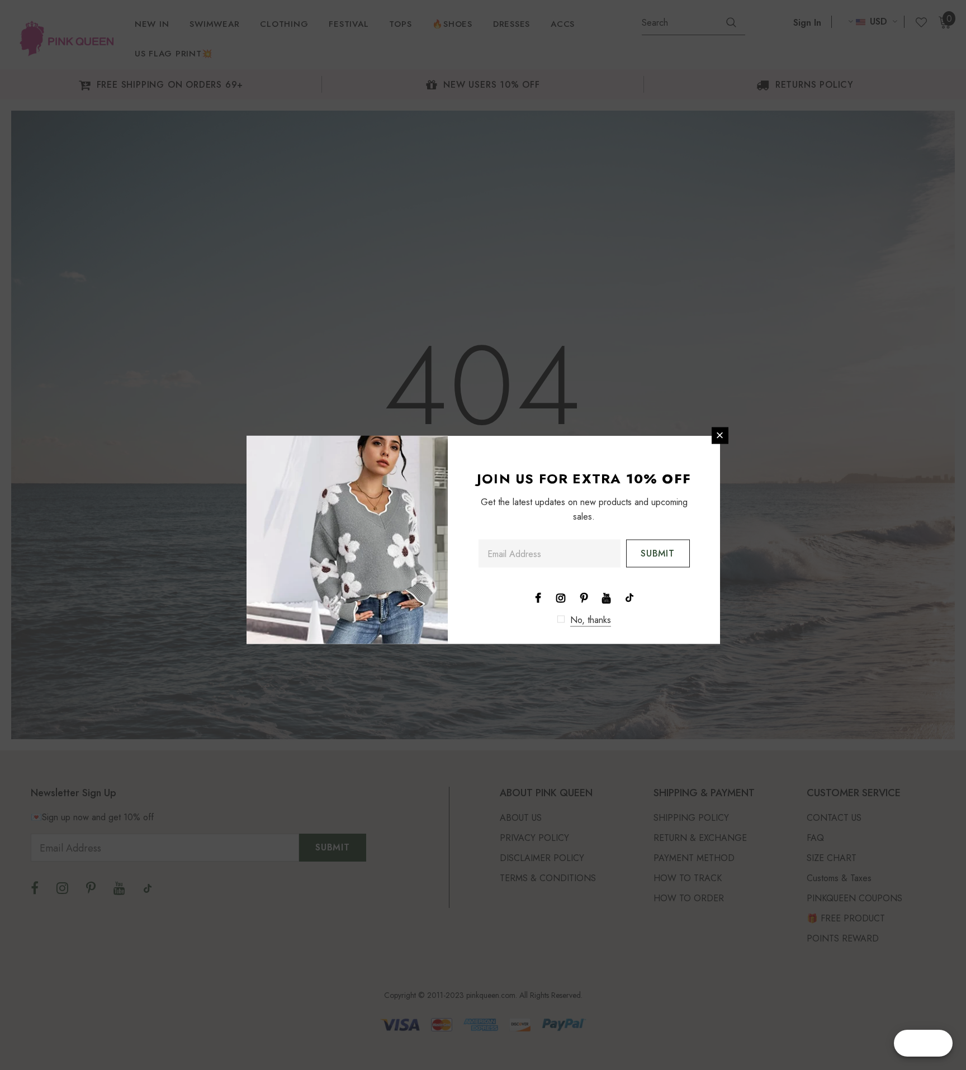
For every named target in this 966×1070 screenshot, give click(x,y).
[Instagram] (560, 596)
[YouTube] (606, 596)
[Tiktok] (629, 596)
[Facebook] (537, 596)
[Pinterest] (583, 596)
